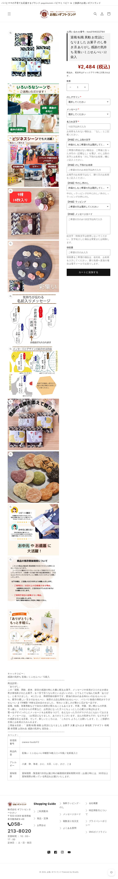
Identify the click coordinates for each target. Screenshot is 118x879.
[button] (9, 13)
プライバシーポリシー (96, 823)
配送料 (78, 72)
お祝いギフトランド (54, 872)
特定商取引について (96, 812)
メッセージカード (71, 814)
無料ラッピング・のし (70, 805)
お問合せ (41, 825)
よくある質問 (69, 828)
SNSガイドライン (97, 831)
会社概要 (93, 803)
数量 (69, 81)
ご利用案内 (42, 811)
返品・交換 (42, 818)
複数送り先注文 (70, 821)
